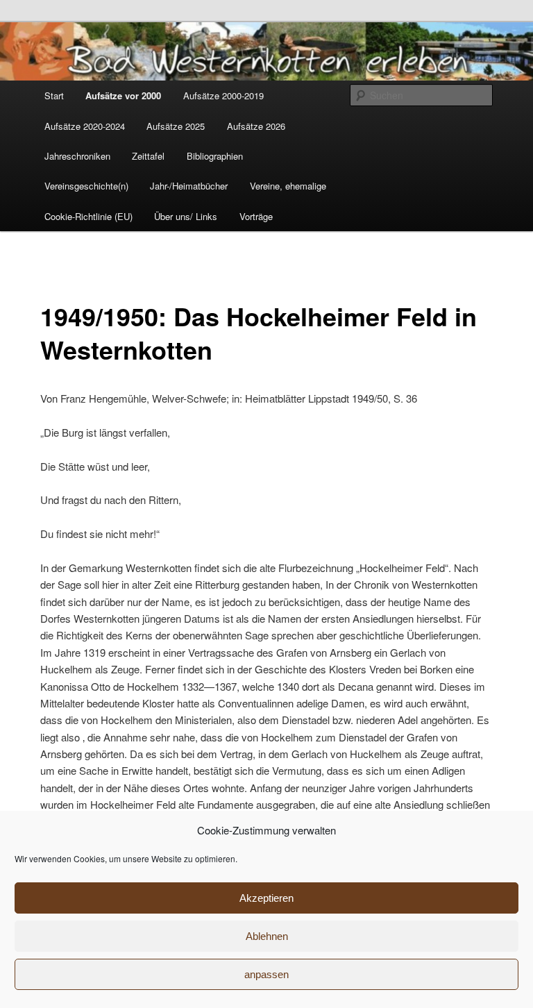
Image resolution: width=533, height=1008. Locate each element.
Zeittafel (148, 155)
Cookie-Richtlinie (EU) (88, 216)
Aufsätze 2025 (175, 126)
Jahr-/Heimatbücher (189, 185)
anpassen (266, 974)
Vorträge (256, 216)
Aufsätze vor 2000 (123, 95)
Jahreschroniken (77, 155)
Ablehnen (267, 936)
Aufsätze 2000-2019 (223, 95)
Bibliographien (215, 155)
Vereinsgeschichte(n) (86, 185)
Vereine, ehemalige (288, 185)
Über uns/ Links (185, 216)
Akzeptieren (266, 898)
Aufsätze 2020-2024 (84, 126)
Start (54, 95)
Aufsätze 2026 (256, 126)
